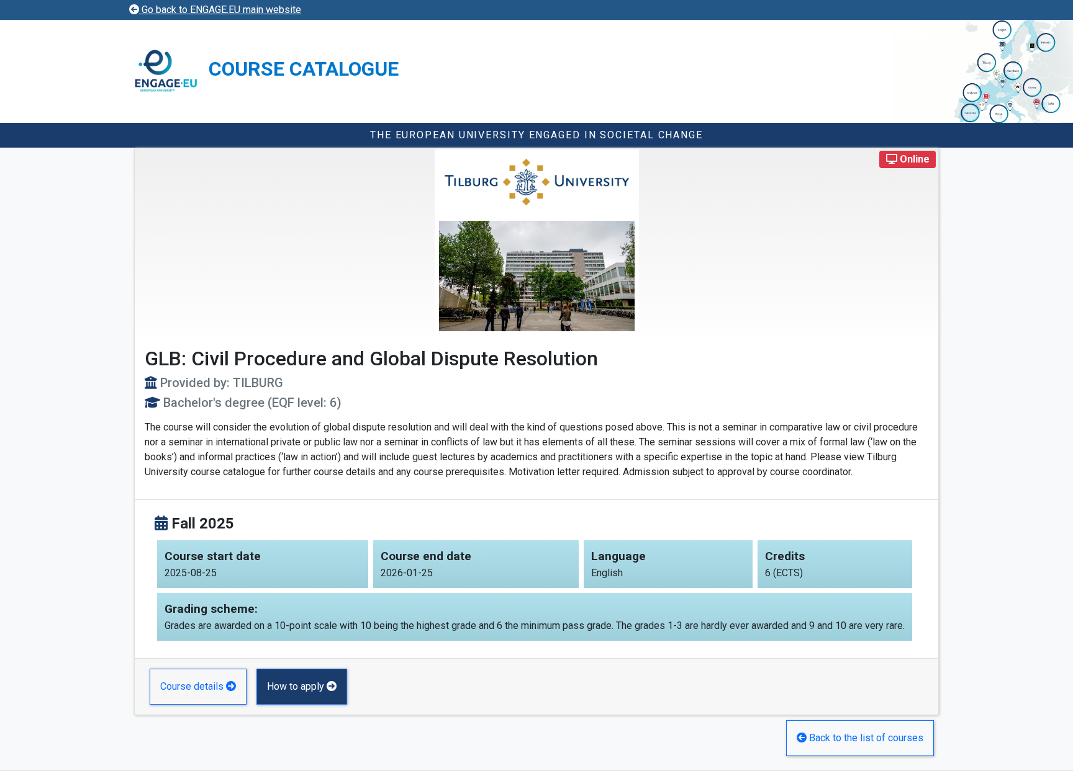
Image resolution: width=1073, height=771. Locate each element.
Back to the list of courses (865, 738)
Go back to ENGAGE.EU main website (220, 10)
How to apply (297, 686)
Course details (193, 686)
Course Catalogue (304, 69)
